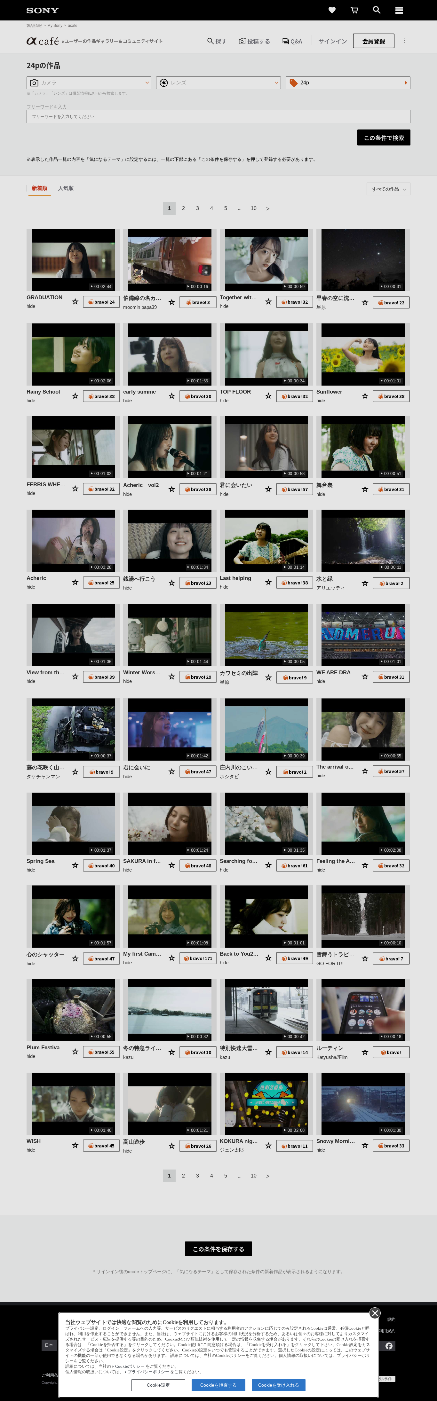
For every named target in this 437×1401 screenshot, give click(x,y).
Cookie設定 (158, 1385)
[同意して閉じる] (374, 1312)
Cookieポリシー (130, 1366)
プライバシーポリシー (148, 1372)
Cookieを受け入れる (278, 1385)
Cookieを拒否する (218, 1385)
